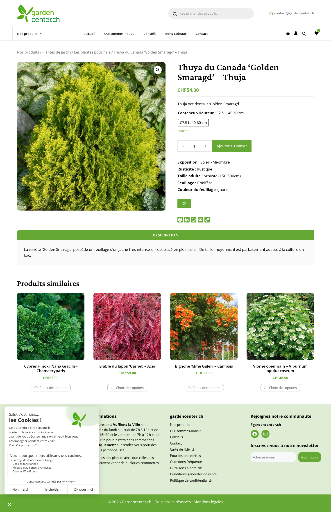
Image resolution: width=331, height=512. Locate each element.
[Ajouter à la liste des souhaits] (184, 203)
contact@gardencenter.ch (294, 13)
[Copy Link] (207, 219)
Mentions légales (208, 501)
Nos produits (27, 33)
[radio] (193, 122)
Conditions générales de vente (193, 474)
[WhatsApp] (193, 219)
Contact (202, 33)
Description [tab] (166, 235)
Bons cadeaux (176, 33)
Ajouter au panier (232, 145)
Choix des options (53, 387)
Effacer (182, 131)
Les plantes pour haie (92, 52)
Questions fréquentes (186, 461)
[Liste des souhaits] (317, 33)
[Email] (200, 219)
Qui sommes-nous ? (119, 33)
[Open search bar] (304, 34)
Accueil (89, 33)
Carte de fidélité (182, 449)
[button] (158, 70)
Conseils (149, 33)
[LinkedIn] (187, 219)
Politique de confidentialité (190, 480)
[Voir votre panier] (288, 33)
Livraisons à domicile (186, 468)
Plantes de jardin (56, 52)
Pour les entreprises (185, 455)
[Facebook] (180, 219)
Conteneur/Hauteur (196, 112)
